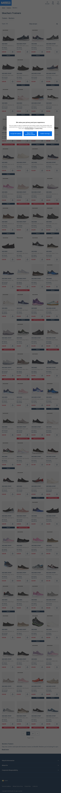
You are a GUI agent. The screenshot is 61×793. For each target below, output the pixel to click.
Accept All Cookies (15, 133)
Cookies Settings (45, 133)
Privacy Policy (29, 128)
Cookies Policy (38, 128)
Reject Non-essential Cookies (30, 133)
